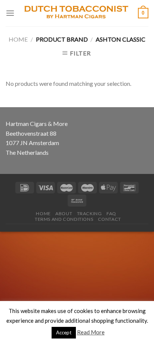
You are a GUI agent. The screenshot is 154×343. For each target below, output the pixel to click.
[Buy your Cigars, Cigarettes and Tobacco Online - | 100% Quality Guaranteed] (76, 13)
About (63, 213)
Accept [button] (63, 333)
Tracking (89, 213)
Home (18, 39)
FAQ (111, 213)
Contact (109, 219)
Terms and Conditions (64, 219)
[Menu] (10, 13)
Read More (91, 332)
